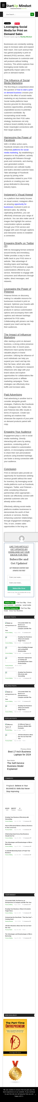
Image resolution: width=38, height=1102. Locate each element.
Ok (15, 1099)
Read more (20, 1099)
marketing (18, 605)
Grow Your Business (16, 611)
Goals (6, 611)
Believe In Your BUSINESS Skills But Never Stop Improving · (18, 788)
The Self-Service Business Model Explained (15, 766)
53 (24, 740)
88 (24, 730)
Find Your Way (21, 602)
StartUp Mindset (26, 37)
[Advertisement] (20, 874)
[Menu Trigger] (3, 5)
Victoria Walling (9, 632)
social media (27, 605)
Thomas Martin (8, 730)
